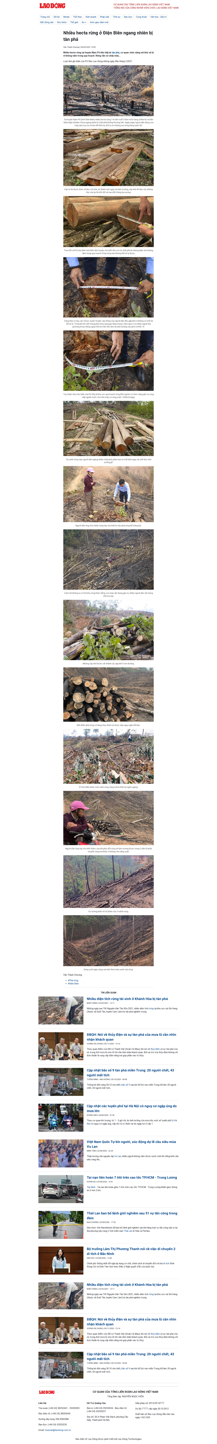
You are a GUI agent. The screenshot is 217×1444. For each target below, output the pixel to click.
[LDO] (60, 1010)
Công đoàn (141, 17)
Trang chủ (45, 17)
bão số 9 (126, 1084)
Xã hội (57, 17)
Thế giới (74, 22)
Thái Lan (128, 1231)
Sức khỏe (62, 22)
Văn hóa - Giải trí (158, 17)
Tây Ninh (91, 1187)
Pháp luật (104, 17)
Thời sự (116, 17)
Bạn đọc (128, 17)
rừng (151, 1008)
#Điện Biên (73, 983)
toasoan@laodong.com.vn (58, 1430)
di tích (166, 1263)
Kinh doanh (91, 17)
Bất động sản (46, 22)
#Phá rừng (73, 980)
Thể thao (77, 17)
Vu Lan (117, 1156)
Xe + (84, 22)
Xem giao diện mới (99, 22)
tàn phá (115, 52)
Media (66, 17)
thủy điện (155, 1049)
